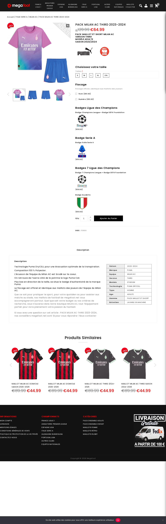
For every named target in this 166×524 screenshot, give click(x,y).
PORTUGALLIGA (96, 5)
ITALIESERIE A (84, 5)
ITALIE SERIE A (21, 17)
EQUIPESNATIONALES (119, 5)
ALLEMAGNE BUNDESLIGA (52, 434)
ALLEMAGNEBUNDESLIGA (73, 5)
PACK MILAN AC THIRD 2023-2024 (78, 312)
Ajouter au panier (108, 218)
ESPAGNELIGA (61, 5)
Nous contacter (87, 315)
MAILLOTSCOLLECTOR (130, 5)
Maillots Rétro (90, 431)
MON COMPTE (6, 420)
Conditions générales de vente (15, 431)
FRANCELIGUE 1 (38, 5)
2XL (106, 75)
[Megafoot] (18, 6)
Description (83, 250)
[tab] (83, 250)
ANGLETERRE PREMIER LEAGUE (50, 5)
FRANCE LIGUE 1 (48, 420)
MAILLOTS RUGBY (90, 434)
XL (98, 75)
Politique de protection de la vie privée (19, 434)
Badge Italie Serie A (84, 142)
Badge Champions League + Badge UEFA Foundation (99, 112)
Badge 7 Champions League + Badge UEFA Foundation (100, 172)
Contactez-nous (8, 437)
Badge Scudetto (83, 195)
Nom (84, 94)
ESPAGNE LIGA (48, 427)
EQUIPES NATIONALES (51, 444)
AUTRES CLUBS (48, 441)
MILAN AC (33, 17)
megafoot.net (71, 297)
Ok (118, 520)
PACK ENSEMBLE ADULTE (93, 420)
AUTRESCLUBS (107, 5)
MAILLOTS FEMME (90, 427)
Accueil (10, 17)
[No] (162, 520)
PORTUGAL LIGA (48, 437)
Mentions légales (8, 427)
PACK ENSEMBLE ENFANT (93, 424)
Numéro (86, 99)
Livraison (4, 424)
